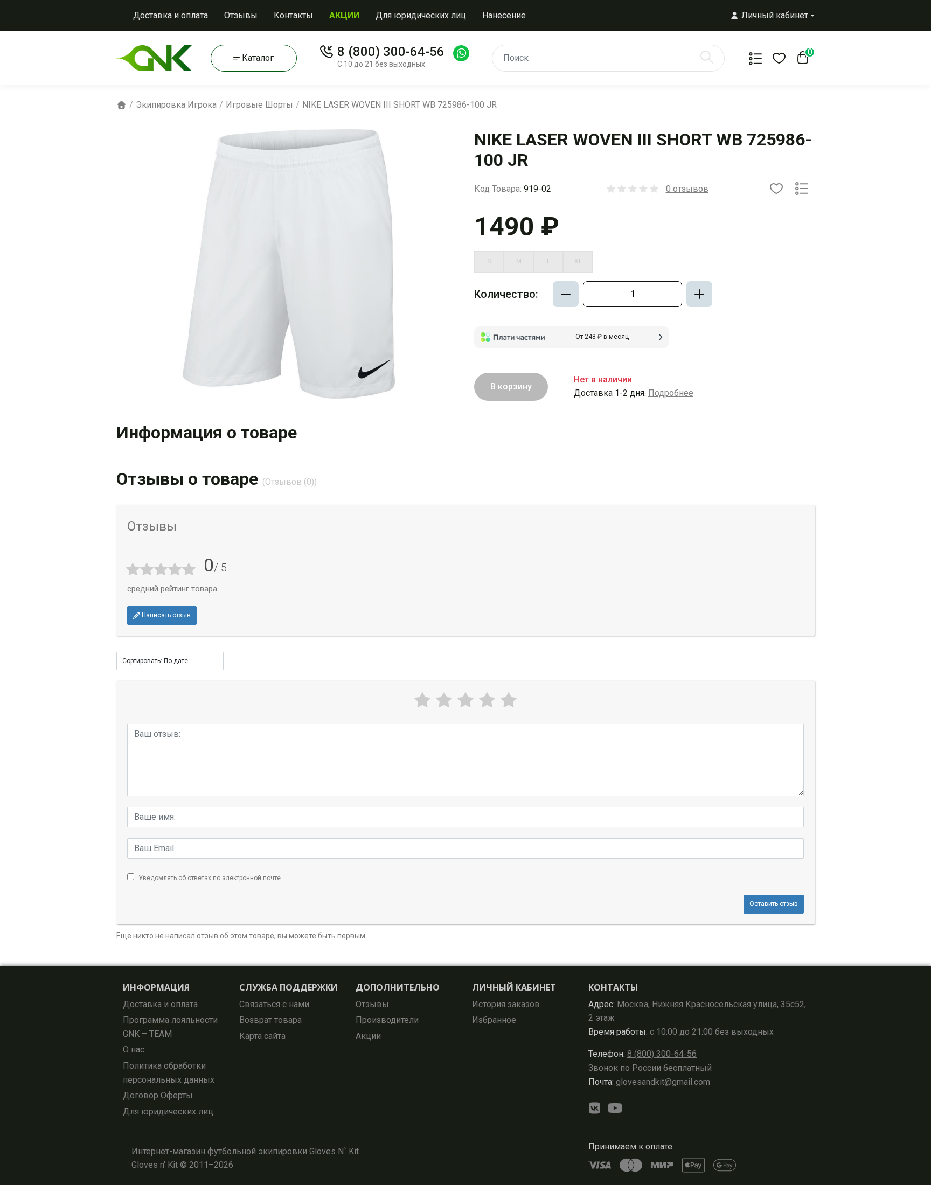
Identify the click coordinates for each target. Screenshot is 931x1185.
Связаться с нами (274, 1004)
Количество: (506, 294)
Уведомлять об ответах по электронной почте (209, 878)
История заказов (506, 1004)
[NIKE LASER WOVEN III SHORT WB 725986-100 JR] (288, 263)
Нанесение (504, 15)
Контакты (293, 15)
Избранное (494, 1020)
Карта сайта (262, 1036)
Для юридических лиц (421, 15)
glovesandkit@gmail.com (649, 1082)
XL (578, 261)
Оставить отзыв (773, 904)
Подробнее (670, 393)
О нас (133, 1049)
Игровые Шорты (259, 105)
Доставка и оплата (170, 15)
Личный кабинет (514, 987)
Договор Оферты (158, 1095)
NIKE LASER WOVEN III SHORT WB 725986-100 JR (399, 105)
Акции (368, 1036)
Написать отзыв (165, 615)
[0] (800, 61)
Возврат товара (270, 1020)
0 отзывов (687, 189)
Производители (387, 1020)
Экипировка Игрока (176, 105)
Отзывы (241, 15)
